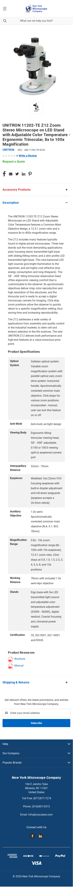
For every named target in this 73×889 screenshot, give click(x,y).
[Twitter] (17, 174)
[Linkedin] (23, 174)
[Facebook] (4, 174)
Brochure (19, 658)
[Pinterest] (30, 174)
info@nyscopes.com (40, 814)
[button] (26, 155)
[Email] (10, 174)
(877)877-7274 (42, 798)
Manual (19, 665)
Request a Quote (14, 161)
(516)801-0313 (41, 806)
